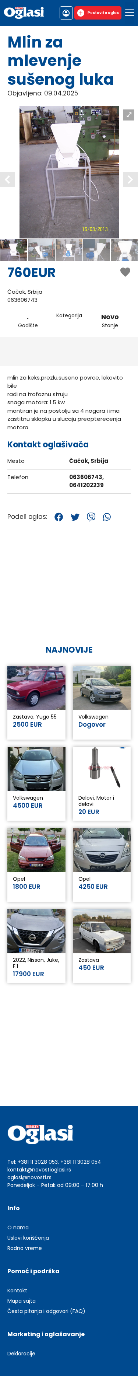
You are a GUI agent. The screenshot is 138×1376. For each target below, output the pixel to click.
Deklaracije (21, 1353)
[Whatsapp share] (107, 517)
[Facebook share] (58, 517)
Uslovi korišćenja (28, 1237)
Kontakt (17, 1290)
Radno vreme (24, 1248)
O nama (18, 1227)
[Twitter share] (75, 517)
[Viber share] (91, 517)
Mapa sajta (21, 1301)
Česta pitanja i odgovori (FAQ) (46, 1311)
